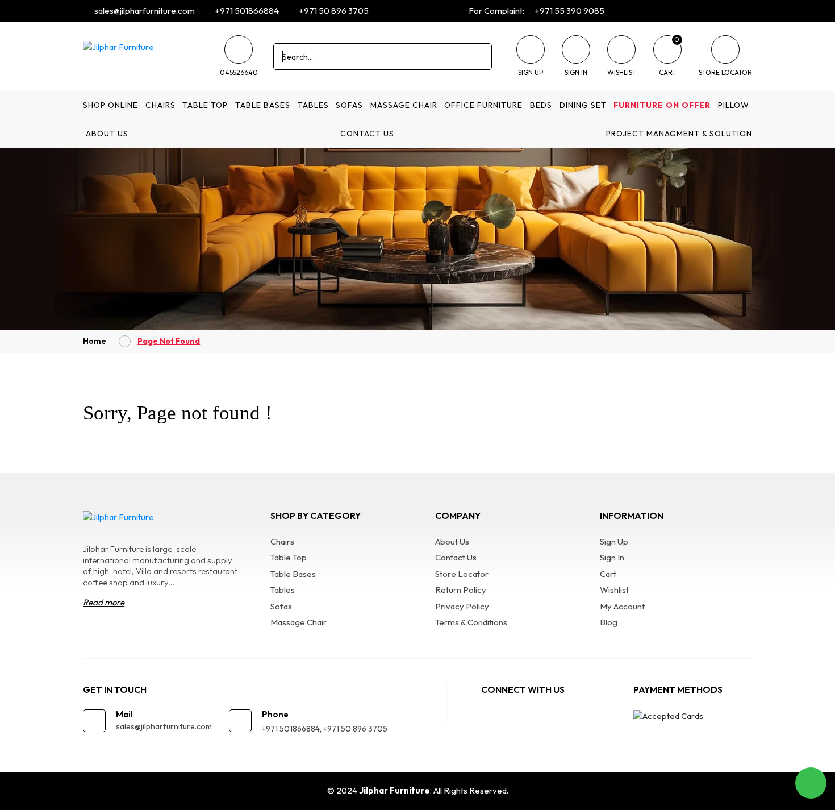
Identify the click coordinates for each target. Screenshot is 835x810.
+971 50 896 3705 (333, 10)
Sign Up (614, 541)
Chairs (160, 105)
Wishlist (614, 589)
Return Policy (460, 589)
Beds (541, 105)
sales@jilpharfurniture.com (144, 10)
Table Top (205, 105)
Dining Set (583, 105)
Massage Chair (403, 105)
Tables (313, 105)
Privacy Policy (462, 606)
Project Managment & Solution (679, 133)
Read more (103, 602)
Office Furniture (483, 105)
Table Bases (262, 105)
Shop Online (110, 105)
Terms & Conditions (471, 622)
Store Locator (462, 573)
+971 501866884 (246, 10)
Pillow (733, 105)
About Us (107, 133)
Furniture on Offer (662, 105)
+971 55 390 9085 (568, 10)
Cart (608, 573)
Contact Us (367, 133)
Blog (608, 622)
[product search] (479, 56)
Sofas (349, 105)
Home (94, 341)
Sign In (612, 557)
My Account (622, 606)
